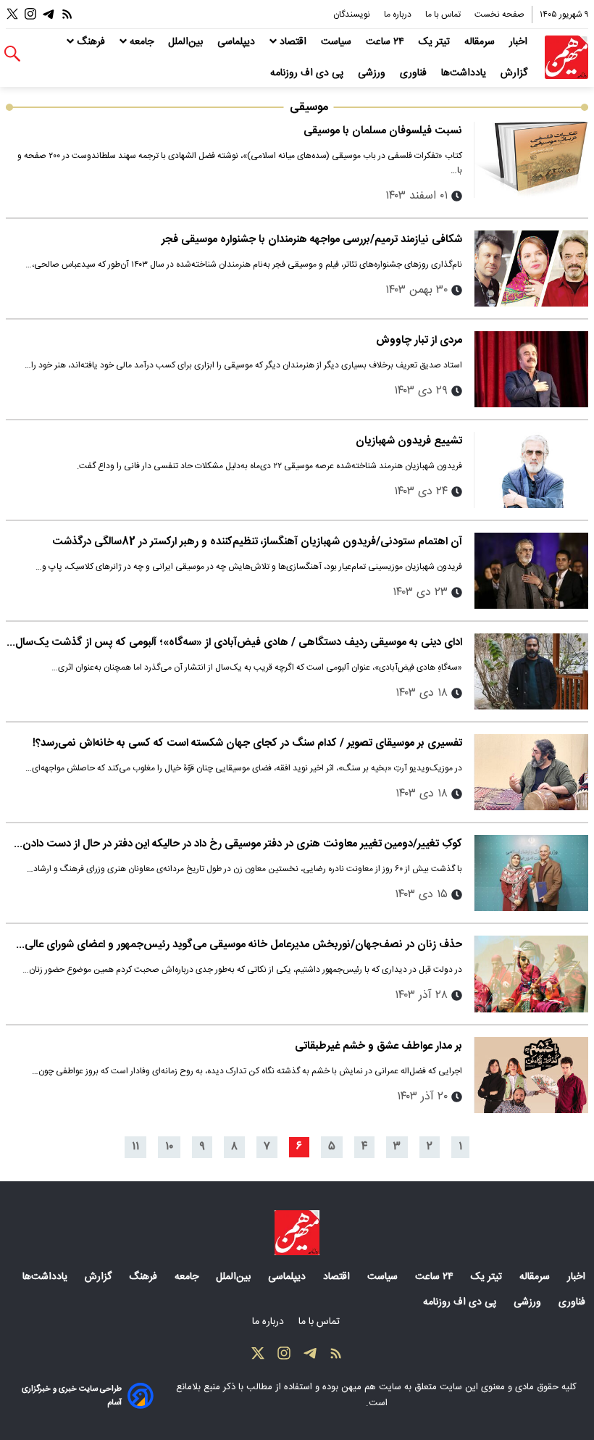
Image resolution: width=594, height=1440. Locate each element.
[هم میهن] (566, 57)
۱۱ (135, 1147)
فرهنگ (91, 42)
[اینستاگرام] (30, 14)
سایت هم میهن (371, 1387)
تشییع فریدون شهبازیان (409, 441)
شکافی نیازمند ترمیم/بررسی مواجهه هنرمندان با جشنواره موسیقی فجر (312, 239)
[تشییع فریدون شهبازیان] (531, 470)
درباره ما (399, 14)
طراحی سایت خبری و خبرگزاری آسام (72, 1396)
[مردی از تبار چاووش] (531, 369)
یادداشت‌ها (465, 73)
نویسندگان (352, 14)
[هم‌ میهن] (297, 1232)
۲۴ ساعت (386, 42)
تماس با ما (444, 14)
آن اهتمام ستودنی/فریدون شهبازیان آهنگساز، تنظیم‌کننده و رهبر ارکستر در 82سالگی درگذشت (257, 542)
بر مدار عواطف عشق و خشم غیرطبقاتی (378, 1046)
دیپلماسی (237, 42)
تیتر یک (436, 42)
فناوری (415, 73)
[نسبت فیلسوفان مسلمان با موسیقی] (531, 160)
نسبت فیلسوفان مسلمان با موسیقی (383, 131)
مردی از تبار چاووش (419, 340)
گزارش (515, 73)
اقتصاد (293, 42)
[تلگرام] (48, 14)
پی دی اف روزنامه (308, 73)
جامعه (141, 42)
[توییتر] (12, 14)
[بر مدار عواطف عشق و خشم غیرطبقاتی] (531, 1075)
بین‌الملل (187, 42)
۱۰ (169, 1147)
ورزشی (373, 73)
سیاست (337, 42)
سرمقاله (481, 42)
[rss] (67, 14)
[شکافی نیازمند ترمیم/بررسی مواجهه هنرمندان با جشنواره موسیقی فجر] (531, 268)
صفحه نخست (499, 14)
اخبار (519, 42)
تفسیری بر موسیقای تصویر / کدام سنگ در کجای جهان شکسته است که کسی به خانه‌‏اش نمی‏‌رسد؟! (247, 743)
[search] (12, 54)
